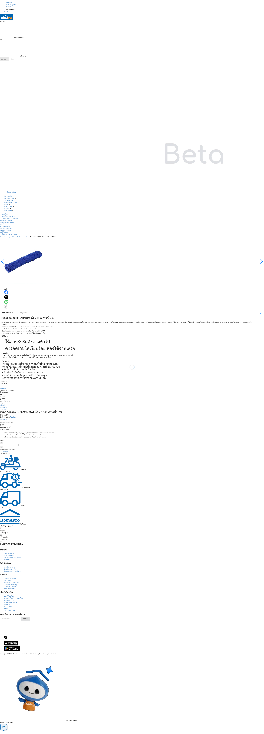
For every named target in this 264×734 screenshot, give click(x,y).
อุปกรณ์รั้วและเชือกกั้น (15, 237)
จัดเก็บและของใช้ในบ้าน (8, 222)
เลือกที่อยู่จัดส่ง (18, 38)
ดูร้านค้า (2, 405)
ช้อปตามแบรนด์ (9, 198)
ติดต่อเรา (7, 608)
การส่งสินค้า (8, 580)
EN (7, 11)
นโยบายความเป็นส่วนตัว (12, 582)
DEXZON (3, 409)
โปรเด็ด (6, 208)
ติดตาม (25, 619)
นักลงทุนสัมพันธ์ (9, 600)
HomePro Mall (8, 200)
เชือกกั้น (25, 237)
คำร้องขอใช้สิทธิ (9, 589)
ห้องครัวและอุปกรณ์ (6, 228)
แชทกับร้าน (3, 407)
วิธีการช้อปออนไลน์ (10, 553)
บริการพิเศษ (8, 210)
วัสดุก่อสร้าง (4, 233)
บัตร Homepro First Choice (12, 571)
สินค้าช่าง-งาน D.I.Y (10, 202)
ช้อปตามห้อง (8, 196)
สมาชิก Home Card (10, 567)
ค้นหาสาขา (9, 7)
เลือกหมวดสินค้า (12, 192)
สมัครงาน (7, 604)
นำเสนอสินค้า (8, 606)
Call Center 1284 (9, 610)
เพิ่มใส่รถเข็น (4, 451)
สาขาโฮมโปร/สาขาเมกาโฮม (13, 598)
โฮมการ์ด (9, 2)
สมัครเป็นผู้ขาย (11, 4)
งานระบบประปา (5, 226)
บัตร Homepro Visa (10, 569)
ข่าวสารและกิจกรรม (10, 602)
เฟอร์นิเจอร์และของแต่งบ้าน (9, 218)
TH (5, 11)
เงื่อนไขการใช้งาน (10, 578)
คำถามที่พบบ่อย (9, 555)
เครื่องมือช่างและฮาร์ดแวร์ (8, 235)
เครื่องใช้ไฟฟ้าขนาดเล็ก (7, 216)
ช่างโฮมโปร (8, 206)
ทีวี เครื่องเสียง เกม (6, 220)
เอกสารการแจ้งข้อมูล (11, 584)
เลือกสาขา (23, 56)
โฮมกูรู (6, 204)
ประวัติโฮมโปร (9, 596)
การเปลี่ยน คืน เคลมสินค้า (12, 557)
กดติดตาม (12, 390)
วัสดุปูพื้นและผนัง (5, 230)
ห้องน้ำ (2, 224)
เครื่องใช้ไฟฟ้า (4, 214)
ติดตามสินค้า (8, 559)
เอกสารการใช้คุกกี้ (10, 586)
